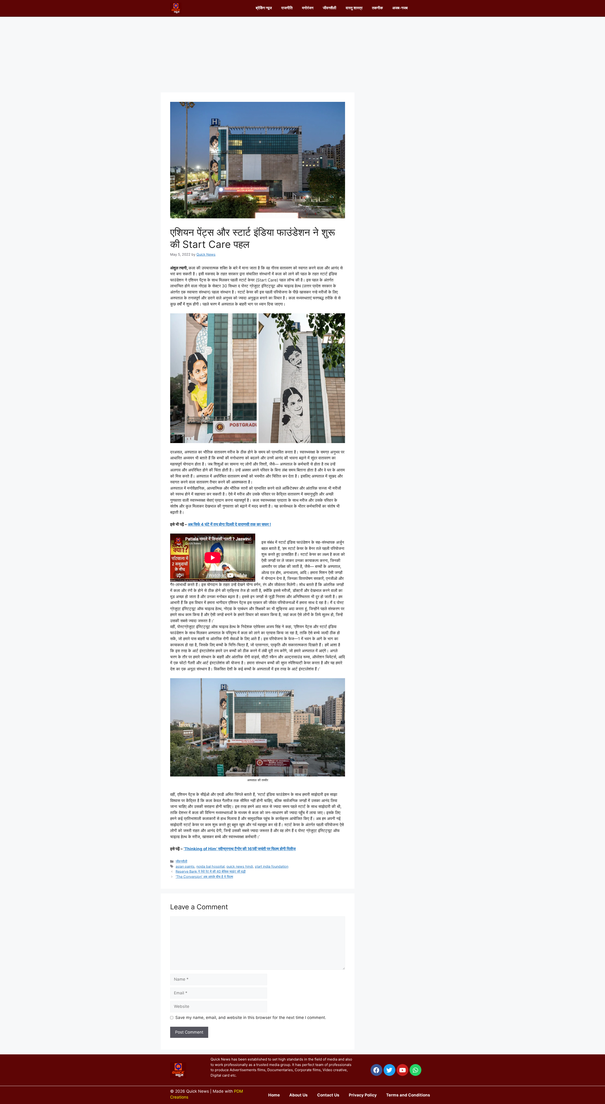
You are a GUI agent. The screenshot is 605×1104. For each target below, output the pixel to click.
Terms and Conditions (408, 1095)
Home (274, 1095)
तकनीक (377, 7)
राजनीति (287, 7)
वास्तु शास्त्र (354, 7)
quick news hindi (239, 866)
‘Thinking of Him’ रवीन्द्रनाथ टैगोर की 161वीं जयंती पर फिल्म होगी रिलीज (240, 848)
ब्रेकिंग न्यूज (264, 7)
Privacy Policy (363, 1095)
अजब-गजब (400, 7)
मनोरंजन (307, 7)
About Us (298, 1095)
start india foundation (271, 866)
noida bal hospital (210, 866)
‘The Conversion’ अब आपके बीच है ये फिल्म (204, 877)
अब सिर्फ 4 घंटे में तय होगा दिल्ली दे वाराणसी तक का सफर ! (229, 524)
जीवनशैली (329, 7)
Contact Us (328, 1095)
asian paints (185, 866)
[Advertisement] (302, 52)
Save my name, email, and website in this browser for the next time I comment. (250, 1017)
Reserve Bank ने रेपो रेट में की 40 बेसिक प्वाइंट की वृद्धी (211, 871)
